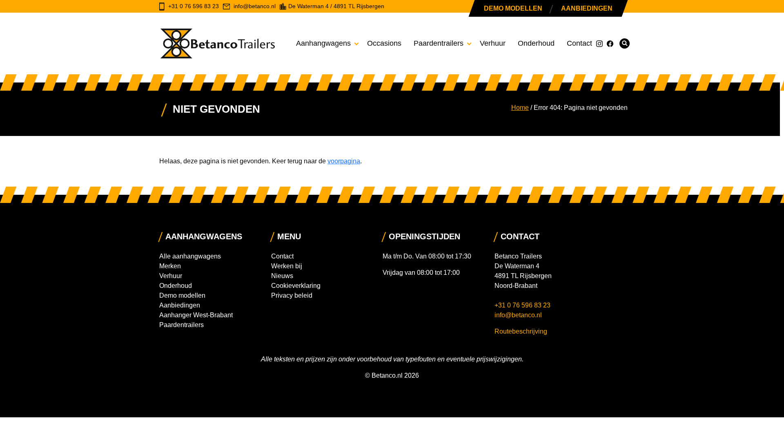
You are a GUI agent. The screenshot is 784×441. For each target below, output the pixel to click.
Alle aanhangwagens (190, 256)
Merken (170, 266)
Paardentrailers (438, 43)
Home (520, 107)
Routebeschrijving (520, 331)
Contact (579, 43)
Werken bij (286, 266)
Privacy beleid (291, 295)
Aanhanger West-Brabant (196, 315)
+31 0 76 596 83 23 (523, 305)
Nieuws (282, 275)
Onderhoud (536, 43)
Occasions (384, 43)
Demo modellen (513, 8)
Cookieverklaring (296, 285)
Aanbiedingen (586, 8)
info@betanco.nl (518, 315)
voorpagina (343, 161)
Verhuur (493, 43)
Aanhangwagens (323, 43)
